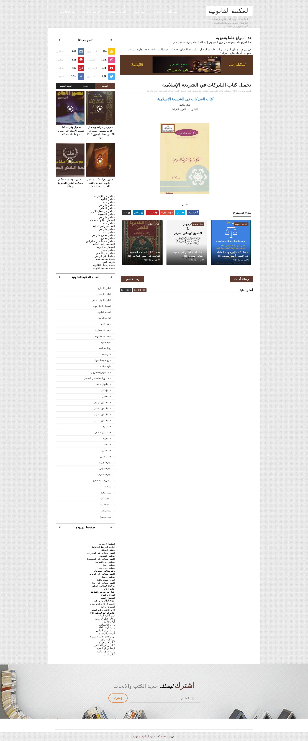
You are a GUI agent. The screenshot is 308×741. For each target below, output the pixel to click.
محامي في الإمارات (104, 196)
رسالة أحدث (241, 279)
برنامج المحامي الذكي (103, 585)
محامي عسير (108, 250)
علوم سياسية (105, 366)
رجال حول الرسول (105, 618)
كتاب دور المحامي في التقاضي (97, 378)
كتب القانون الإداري (102, 402)
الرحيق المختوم (107, 633)
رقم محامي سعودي (104, 570)
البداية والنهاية (108, 594)
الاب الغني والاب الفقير (103, 609)
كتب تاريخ (106, 426)
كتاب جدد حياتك (107, 642)
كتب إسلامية (105, 390)
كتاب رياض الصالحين (104, 645)
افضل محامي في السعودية (101, 559)
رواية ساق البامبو (106, 651)
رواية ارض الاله (107, 627)
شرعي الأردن (108, 262)
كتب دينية (107, 438)
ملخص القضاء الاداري (102, 480)
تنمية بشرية (106, 342)
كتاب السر (109, 654)
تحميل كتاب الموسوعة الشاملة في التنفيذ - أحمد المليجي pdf (232, 254)
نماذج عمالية (105, 498)
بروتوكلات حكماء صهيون (102, 636)
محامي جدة (109, 202)
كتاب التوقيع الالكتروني (101, 372)
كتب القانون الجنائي (102, 408)
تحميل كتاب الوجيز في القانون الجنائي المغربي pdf (188, 254)
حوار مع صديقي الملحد (103, 591)
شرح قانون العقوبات (102, 360)
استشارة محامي (106, 544)
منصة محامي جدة (105, 259)
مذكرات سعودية (104, 474)
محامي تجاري (108, 238)
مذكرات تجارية (104, 468)
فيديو (85, 86)
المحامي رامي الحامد (104, 226)
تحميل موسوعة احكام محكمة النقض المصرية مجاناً (70, 183)
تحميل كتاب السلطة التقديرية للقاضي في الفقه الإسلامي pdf (144, 254)
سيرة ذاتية (106, 354)
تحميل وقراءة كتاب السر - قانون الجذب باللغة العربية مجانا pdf (100, 183)
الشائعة (105, 86)
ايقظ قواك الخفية (106, 648)
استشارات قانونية (106, 247)
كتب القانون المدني (102, 420)
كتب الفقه (139, 11)
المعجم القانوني (104, 312)
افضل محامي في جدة (103, 583)
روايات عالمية (105, 348)
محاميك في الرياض (105, 256)
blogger (126, 290)
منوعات (107, 486)
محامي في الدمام (105, 253)
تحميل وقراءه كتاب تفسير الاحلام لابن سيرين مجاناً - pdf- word (70, 131)
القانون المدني (117, 11)
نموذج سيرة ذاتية (106, 580)
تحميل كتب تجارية (177, 91)
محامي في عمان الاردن (102, 211)
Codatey (162, 736)
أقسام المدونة (65, 86)
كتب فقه (163, 91)
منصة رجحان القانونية (104, 265)
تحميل (185, 204)
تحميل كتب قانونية (103, 336)
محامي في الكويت (105, 562)
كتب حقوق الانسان (103, 432)
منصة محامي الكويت (104, 268)
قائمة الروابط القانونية (103, 547)
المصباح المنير (107, 598)
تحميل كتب (192, 91)
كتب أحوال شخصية (102, 384)
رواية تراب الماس (105, 630)
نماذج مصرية (105, 517)
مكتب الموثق (108, 550)
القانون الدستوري (103, 294)
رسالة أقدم (132, 279)
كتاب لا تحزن (108, 588)
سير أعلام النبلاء (106, 615)
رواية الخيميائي (107, 624)
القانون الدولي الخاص (101, 300)
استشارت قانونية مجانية (102, 220)
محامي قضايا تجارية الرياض (100, 241)
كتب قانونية (152, 91)
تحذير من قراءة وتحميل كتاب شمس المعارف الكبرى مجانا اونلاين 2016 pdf (101, 132)
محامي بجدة (108, 577)
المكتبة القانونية (229, 10)
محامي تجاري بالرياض (103, 235)
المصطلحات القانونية (102, 306)
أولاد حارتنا (109, 621)
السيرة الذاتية (108, 606)
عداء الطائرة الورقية (104, 600)
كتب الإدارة (106, 396)
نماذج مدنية (106, 510)
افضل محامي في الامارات (101, 553)
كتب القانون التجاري (165, 11)
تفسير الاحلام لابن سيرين (102, 603)
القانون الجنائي (91, 11)
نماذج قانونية (67, 11)
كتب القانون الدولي (102, 414)
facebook (140, 290)
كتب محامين (105, 456)
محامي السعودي (106, 556)
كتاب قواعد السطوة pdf (102, 612)
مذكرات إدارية (105, 462)
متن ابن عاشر (107, 639)
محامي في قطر (106, 568)
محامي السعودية (106, 214)
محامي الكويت (107, 199)
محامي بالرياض (107, 205)
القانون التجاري (104, 288)
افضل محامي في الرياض (102, 573)
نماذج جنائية (106, 493)
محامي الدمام (107, 208)
